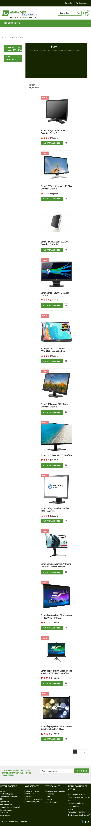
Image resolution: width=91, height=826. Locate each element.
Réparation (28, 796)
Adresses (49, 799)
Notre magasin (5, 816)
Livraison (3, 791)
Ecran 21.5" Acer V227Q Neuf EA (56, 455)
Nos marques (11, 58)
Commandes (50, 794)
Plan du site (4, 813)
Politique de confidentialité (10, 807)
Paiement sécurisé (7, 804)
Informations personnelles (55, 791)
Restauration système (33, 802)
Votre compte (53, 786)
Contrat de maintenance (33, 799)
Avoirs (48, 797)
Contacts (68, 3)
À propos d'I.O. (5, 802)
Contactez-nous (6, 810)
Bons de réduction (52, 802)
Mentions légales (6, 794)
